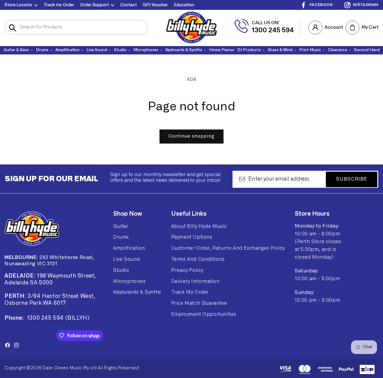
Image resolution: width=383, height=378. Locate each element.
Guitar (120, 226)
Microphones (129, 281)
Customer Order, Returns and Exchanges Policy (228, 248)
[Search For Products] (12, 27)
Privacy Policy (187, 270)
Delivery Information (195, 281)
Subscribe (351, 179)
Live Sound (126, 259)
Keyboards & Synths (137, 292)
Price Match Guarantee (199, 303)
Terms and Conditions (198, 259)
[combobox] (76, 27)
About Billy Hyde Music (199, 226)
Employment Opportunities (203, 314)
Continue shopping (191, 136)
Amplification (129, 248)
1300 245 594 (273, 30)
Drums (121, 237)
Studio (121, 270)
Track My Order (190, 292)
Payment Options (191, 237)
